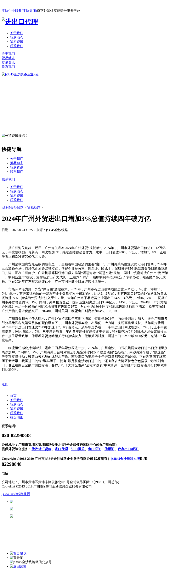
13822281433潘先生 (46, 509)
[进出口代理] (20, 21)
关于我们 (16, 33)
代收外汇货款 (41, 449)
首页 (13, 395)
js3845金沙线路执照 (125, 458)
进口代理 (61, 449)
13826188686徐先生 (46, 501)
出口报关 (94, 449)
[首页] (20, 74)
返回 (5, 384)
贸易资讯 (16, 41)
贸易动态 (16, 37)
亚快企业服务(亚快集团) (19, 10)
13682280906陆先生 (46, 516)
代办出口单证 (128, 449)
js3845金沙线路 (13, 207)
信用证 (109, 449)
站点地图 (16, 417)
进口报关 (78, 449)
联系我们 (16, 46)
